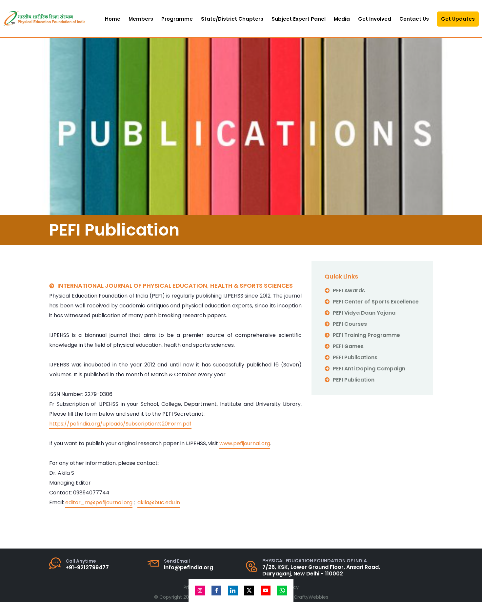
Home (112, 18)
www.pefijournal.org (244, 443)
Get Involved (374, 18)
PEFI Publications (355, 357)
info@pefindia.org (188, 567)
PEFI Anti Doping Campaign (369, 368)
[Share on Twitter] (249, 590)
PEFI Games (348, 346)
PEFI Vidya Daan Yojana (364, 313)
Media (342, 18)
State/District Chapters (232, 18)
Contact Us (414, 18)
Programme (177, 18)
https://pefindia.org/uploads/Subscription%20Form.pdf (120, 423)
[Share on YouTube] (266, 590)
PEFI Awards (349, 290)
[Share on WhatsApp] (282, 590)
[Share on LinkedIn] (233, 590)
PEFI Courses (350, 324)
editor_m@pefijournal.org (98, 502)
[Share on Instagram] (200, 590)
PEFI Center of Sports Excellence (376, 301)
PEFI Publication (353, 380)
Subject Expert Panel (298, 18)
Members (141, 18)
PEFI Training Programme (366, 335)
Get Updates (458, 18)
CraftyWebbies (311, 597)
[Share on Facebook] (216, 590)
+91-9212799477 (87, 567)
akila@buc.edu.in (158, 502)
